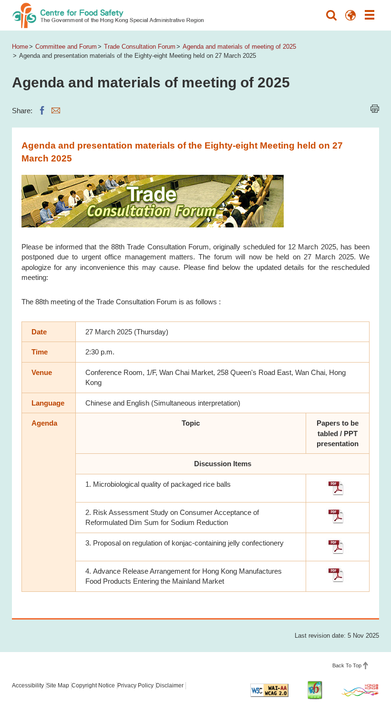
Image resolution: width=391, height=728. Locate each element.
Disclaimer (170, 685)
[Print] (374, 109)
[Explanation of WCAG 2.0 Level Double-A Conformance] (269, 690)
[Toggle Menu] (369, 15)
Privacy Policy (135, 685)
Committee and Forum (66, 46)
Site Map (57, 685)
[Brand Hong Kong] (360, 689)
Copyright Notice (93, 685)
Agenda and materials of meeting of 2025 (239, 46)
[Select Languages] (350, 15)
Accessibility (28, 685)
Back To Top (346, 665)
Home (20, 46)
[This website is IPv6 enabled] (315, 690)
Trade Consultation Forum (139, 46)
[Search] (331, 15)
